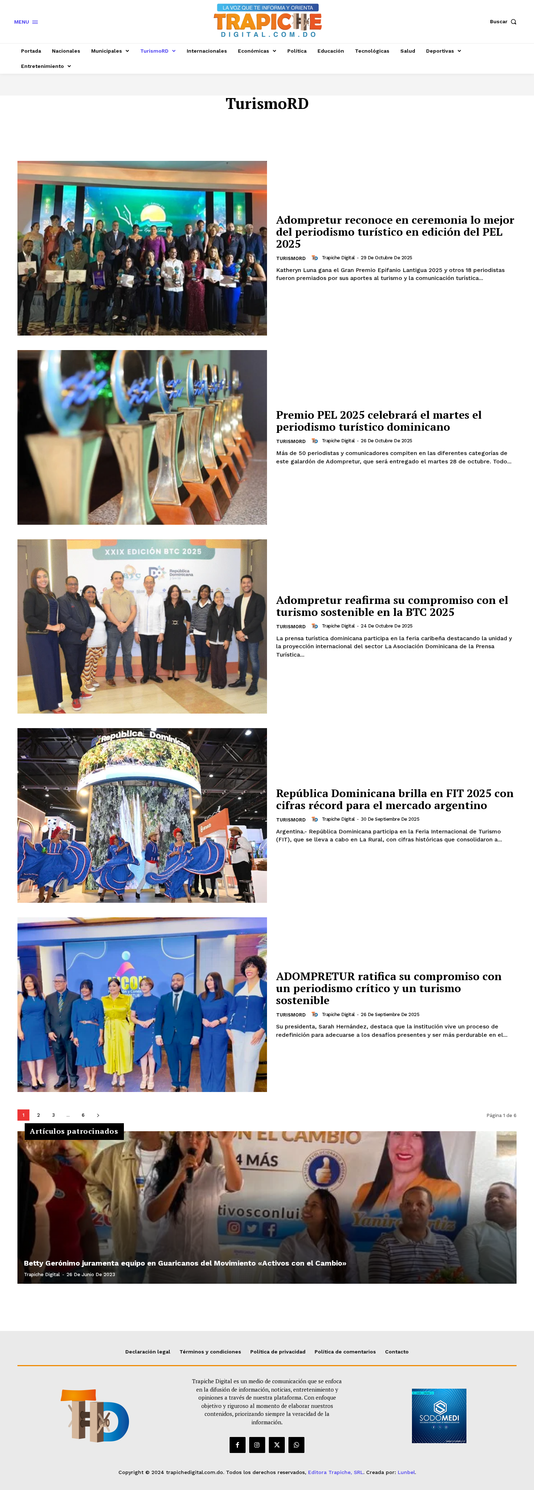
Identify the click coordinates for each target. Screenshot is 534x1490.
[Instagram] (257, 1445)
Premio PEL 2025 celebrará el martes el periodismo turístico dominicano (379, 420)
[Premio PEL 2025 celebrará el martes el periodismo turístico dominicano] (142, 437)
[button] (505, 21)
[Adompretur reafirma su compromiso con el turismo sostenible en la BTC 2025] (142, 626)
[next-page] (98, 1115)
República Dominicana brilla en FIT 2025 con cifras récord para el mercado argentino (395, 799)
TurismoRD (291, 258)
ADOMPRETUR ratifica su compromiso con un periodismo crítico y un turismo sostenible (389, 988)
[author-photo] (315, 257)
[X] (277, 1445)
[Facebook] (238, 1445)
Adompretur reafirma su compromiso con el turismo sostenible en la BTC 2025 (392, 606)
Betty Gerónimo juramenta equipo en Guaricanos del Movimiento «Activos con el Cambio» (185, 1263)
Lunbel (406, 1472)
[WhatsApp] (296, 1445)
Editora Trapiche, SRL (335, 1472)
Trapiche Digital (338, 257)
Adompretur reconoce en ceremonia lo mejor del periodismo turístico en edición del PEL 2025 (395, 231)
